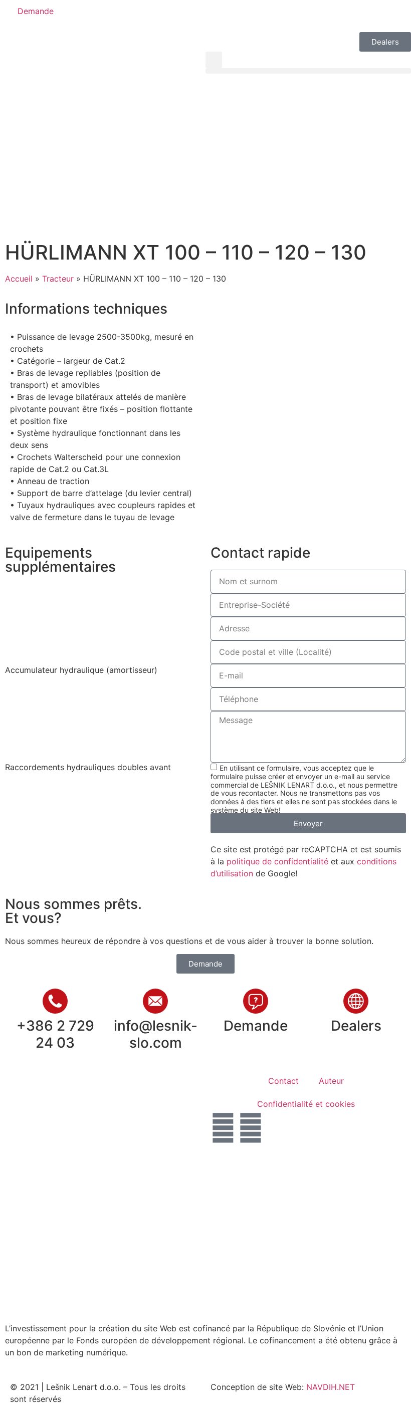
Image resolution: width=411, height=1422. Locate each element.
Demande (256, 1025)
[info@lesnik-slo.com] (155, 1001)
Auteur (331, 1081)
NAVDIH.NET (330, 1387)
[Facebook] (223, 1127)
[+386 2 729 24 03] (55, 1001)
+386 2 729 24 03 (55, 1034)
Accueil (19, 279)
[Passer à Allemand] (262, 16)
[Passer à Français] (281, 16)
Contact (283, 1081)
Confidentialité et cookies (306, 1104)
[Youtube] (250, 1127)
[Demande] (255, 1001)
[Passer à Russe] (300, 16)
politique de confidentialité (277, 861)
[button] (214, 60)
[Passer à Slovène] (224, 16)
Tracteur (58, 279)
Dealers (356, 1025)
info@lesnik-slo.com (155, 1034)
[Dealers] (355, 1001)
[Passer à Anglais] (243, 16)
